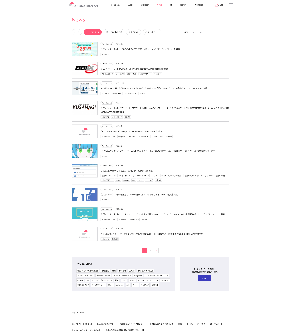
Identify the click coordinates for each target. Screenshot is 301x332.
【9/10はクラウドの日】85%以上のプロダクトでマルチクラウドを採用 (131, 131)
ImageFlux (121, 136)
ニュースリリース (107, 44)
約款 (114, 271)
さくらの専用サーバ (145, 74)
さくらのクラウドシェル (145, 271)
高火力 (118, 180)
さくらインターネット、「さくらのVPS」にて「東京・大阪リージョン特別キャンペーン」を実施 (140, 48)
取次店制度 (105, 271)
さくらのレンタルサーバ (108, 136)
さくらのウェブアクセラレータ (193, 176)
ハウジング (157, 74)
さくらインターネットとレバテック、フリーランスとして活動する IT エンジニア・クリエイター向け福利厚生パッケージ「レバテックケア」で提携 (163, 214)
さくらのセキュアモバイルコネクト (171, 176)
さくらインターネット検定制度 (87, 271)
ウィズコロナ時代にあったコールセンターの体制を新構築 (127, 170)
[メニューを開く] (231, 4)
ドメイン (140, 180)
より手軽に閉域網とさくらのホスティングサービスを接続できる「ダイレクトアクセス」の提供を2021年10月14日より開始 (154, 88)
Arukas (80, 280)
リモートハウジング (107, 74)
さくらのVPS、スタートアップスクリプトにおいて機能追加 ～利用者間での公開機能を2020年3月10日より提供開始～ (153, 233)
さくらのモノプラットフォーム (148, 280)
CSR (87, 280)
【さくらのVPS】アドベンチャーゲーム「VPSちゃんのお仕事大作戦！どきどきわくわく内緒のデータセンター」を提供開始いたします (158, 151)
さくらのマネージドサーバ (141, 176)
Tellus (124, 280)
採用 (117, 280)
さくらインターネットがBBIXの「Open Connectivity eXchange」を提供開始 (134, 68)
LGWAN (132, 271)
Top (73, 312)
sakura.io (126, 180)
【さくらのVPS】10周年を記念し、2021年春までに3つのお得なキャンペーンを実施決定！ (140, 194)
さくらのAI (122, 271)
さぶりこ (132, 280)
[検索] (201, 32)
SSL (133, 180)
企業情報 (127, 117)
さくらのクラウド (131, 74)
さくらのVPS (105, 54)
